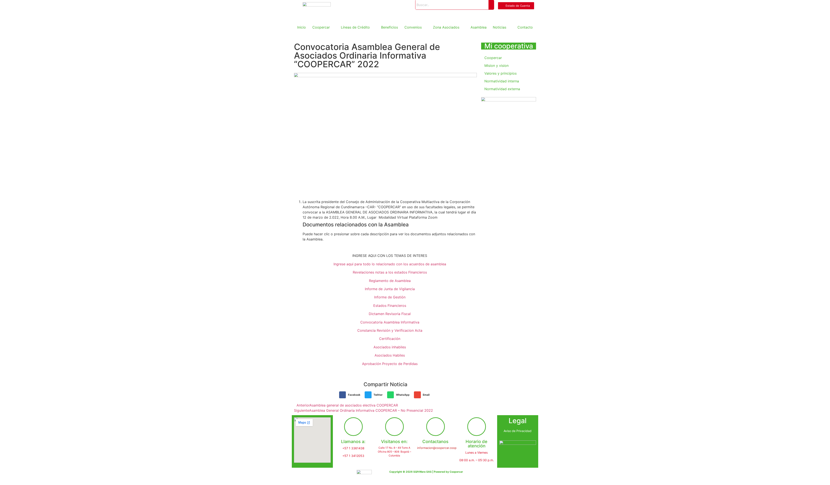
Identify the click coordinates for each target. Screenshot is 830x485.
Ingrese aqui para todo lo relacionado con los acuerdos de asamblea (390, 264)
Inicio (301, 27)
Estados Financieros (389, 305)
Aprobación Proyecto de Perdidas (390, 364)
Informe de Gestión (389, 297)
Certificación (389, 338)
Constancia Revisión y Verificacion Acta (389, 330)
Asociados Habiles (390, 355)
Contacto (525, 27)
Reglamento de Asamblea (390, 281)
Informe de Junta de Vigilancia (390, 289)
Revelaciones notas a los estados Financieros (390, 272)
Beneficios (389, 27)
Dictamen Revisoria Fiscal (390, 314)
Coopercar (493, 58)
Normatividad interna (501, 81)
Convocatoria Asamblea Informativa (389, 322)
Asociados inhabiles (390, 347)
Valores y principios (500, 73)
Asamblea (479, 27)
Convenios (413, 27)
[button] (350, 394)
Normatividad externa (502, 89)
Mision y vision (496, 65)
